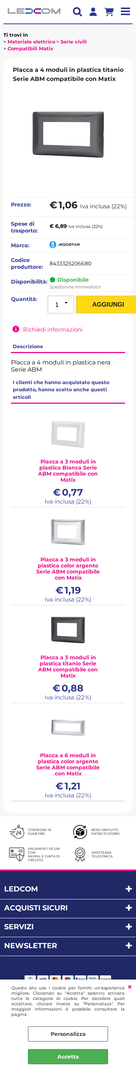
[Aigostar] (64, 246)
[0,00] (111, 12)
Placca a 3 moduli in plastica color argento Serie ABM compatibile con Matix (68, 568)
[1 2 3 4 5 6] (61, 304)
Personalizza (68, 1034)
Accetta (68, 1056)
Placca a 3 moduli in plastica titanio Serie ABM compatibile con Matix (68, 666)
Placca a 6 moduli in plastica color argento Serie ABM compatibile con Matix (68, 764)
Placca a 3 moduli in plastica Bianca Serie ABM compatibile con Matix (68, 471)
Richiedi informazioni (53, 329)
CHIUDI (129, 987)
